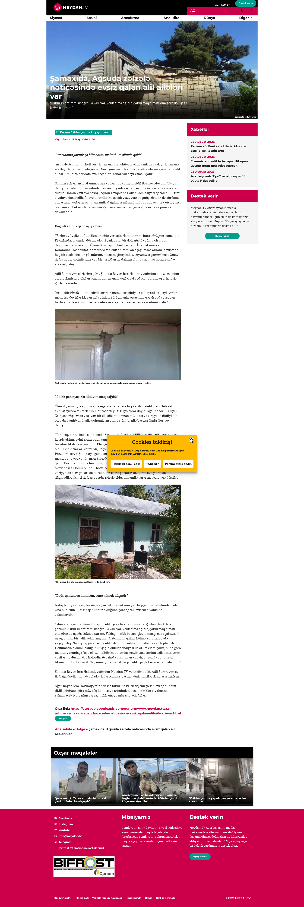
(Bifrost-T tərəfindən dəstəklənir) (81, 848)
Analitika (171, 18)
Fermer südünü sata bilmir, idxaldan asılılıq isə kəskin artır (219, 149)
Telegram (65, 842)
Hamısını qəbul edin (126, 463)
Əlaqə (149, 898)
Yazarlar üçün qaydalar (107, 898)
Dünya (209, 18)
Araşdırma (130, 18)
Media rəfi (82, 898)
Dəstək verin (246, 3)
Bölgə (80, 729)
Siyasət (56, 18)
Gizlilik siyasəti (165, 898)
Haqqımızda (133, 898)
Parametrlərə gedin (178, 463)
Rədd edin (152, 463)
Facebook (65, 818)
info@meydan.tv (70, 836)
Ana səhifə (63, 729)
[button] (253, 18)
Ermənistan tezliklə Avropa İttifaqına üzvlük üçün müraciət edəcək (219, 163)
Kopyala (63, 718)
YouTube (64, 830)
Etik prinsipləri (62, 898)
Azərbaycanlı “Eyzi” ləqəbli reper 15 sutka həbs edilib (218, 178)
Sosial (92, 18)
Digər (244, 18)
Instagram (66, 824)
